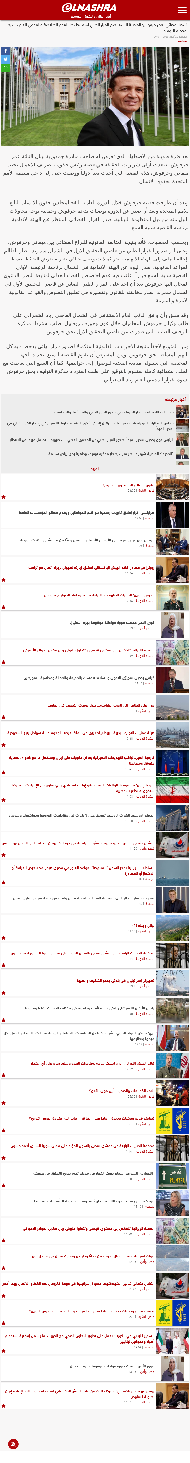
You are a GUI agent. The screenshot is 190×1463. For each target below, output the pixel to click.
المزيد (95, 468)
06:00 (131, 1123)
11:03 (129, 796)
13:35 (133, 985)
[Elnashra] (89, 8)
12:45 (132, 1261)
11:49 (129, 655)
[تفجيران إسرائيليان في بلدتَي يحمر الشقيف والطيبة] (172, 983)
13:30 (128, 1178)
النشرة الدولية (145, 572)
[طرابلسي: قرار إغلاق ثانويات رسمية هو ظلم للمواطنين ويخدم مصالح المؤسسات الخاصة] (172, 515)
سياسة (182, 40)
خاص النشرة (146, 490)
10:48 (129, 738)
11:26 (129, 572)
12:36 (129, 600)
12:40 (138, 903)
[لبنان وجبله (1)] (172, 928)
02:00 (131, 710)
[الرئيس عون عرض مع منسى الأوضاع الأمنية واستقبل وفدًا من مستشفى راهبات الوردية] (172, 542)
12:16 (138, 1043)
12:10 (138, 683)
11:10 (138, 1206)
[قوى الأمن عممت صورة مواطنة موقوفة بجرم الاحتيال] (172, 625)
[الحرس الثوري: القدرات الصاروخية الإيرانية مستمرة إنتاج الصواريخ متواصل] (172, 597)
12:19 (129, 1068)
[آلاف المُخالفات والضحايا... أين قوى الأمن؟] (172, 1093)
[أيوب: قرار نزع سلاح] (172, 1203)
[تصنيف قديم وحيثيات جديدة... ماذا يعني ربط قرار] (172, 1121)
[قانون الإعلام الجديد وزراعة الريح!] (172, 487)
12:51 (128, 1401)
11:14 (129, 958)
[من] (172, 707)
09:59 (138, 1346)
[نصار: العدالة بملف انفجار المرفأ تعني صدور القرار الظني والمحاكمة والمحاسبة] (182, 411)
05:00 (131, 1096)
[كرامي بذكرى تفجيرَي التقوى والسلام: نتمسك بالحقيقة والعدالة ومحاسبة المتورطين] (172, 680)
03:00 (131, 930)
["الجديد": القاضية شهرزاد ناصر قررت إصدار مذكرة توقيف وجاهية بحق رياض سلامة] (182, 453)
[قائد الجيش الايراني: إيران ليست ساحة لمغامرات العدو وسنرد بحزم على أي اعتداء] (172, 1065)
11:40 (129, 1013)
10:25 (138, 545)
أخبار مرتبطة (175, 399)
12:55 (138, 517)
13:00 (129, 820)
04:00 (131, 490)
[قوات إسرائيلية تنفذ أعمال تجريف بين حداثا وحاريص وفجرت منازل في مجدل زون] (172, 1258)
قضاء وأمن (147, 627)
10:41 (129, 768)
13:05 (133, 627)
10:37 (138, 878)
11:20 (133, 848)
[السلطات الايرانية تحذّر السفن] (172, 873)
